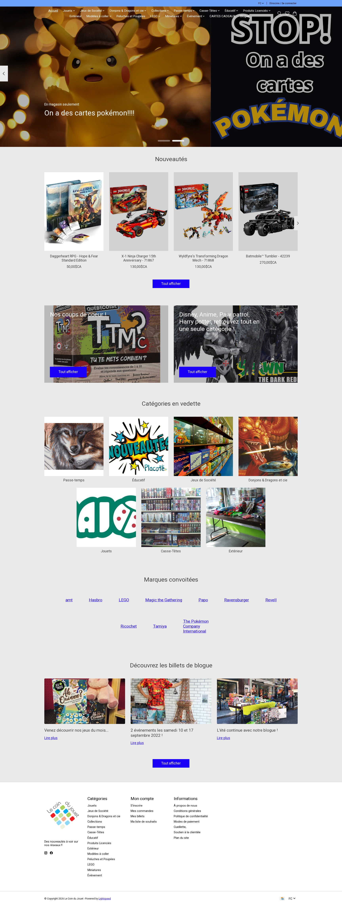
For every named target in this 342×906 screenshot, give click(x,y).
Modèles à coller (98, 854)
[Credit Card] (282, 899)
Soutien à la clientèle (187, 832)
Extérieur (75, 16)
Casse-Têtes (171, 551)
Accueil (53, 10)
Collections (94, 821)
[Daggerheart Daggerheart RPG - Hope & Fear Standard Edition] (74, 211)
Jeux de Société (203, 480)
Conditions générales (187, 811)
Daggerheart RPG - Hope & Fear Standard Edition (74, 258)
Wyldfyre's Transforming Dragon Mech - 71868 (203, 258)
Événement (94, 875)
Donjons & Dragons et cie (268, 480)
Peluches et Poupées (130, 16)
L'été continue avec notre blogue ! (247, 730)
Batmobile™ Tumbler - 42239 (268, 256)
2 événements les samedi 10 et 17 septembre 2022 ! (162, 733)
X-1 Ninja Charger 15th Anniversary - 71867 (139, 258)
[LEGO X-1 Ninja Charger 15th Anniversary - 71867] (138, 211)
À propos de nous (185, 805)
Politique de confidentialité (191, 816)
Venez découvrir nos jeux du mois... (76, 730)
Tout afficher (171, 284)
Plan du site (181, 838)
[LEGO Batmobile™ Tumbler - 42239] (268, 211)
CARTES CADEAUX (222, 16)
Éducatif (138, 480)
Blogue (244, 16)
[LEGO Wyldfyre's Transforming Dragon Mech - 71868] (203, 211)
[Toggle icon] (279, 13)
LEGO (90, 864)
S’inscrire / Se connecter (282, 3)
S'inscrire (136, 805)
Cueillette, (180, 827)
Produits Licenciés (99, 843)
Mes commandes (142, 811)
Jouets (106, 551)
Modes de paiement (187, 821)
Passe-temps (74, 480)
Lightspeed (105, 898)
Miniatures (94, 870)
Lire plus (51, 738)
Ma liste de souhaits (144, 821)
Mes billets (137, 816)
